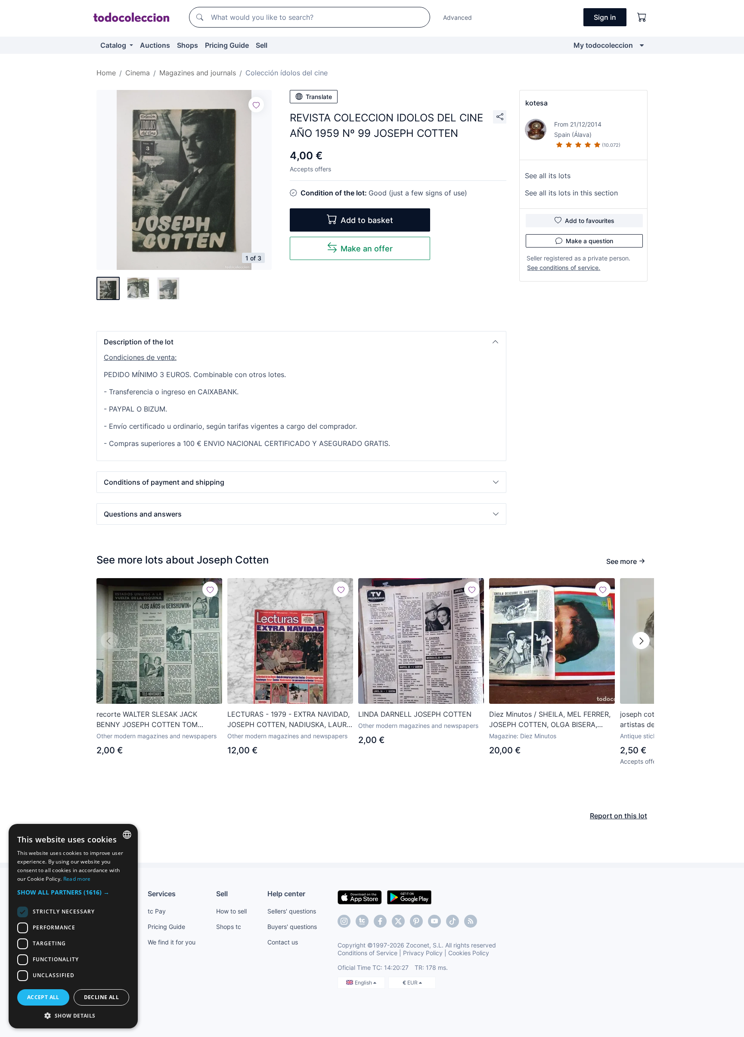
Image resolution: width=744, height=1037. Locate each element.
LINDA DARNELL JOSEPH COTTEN (414, 714)
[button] (301, 342)
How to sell (231, 911)
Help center (286, 893)
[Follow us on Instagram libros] (362, 921)
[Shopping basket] (642, 17)
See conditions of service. (563, 267)
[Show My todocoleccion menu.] (641, 45)
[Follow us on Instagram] (344, 921)
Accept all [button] (43, 997)
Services (162, 893)
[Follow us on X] (398, 921)
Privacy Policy (423, 953)
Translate (319, 96)
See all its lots (547, 175)
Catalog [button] (114, 45)
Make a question (589, 241)
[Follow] (256, 104)
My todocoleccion (603, 45)
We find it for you (171, 942)
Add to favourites (589, 220)
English (364, 982)
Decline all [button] (101, 997)
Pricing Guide (227, 45)
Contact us (282, 942)
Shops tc (228, 926)
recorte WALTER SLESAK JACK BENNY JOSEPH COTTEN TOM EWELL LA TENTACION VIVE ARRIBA (156, 720)
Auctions (155, 45)
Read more (77, 878)
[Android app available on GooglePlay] (409, 896)
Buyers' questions (292, 926)
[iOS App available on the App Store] (360, 896)
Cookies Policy (468, 953)
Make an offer (367, 248)
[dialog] (73, 926)
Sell (261, 45)
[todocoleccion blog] (470, 921)
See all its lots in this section (571, 193)
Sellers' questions (291, 911)
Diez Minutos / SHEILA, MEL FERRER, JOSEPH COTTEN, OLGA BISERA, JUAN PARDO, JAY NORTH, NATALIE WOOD (550, 720)
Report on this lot (618, 815)
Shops (187, 45)
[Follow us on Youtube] (434, 921)
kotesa (536, 103)
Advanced (457, 17)
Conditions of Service (367, 953)
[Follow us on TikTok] (452, 921)
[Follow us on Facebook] (380, 921)
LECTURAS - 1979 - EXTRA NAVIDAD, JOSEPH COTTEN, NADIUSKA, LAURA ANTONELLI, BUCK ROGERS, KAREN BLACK (289, 720)
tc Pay (157, 911)
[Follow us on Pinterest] (416, 921)
